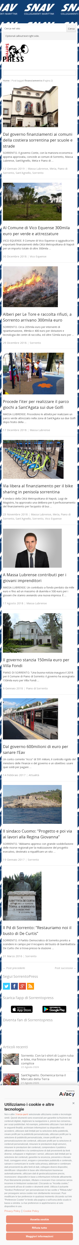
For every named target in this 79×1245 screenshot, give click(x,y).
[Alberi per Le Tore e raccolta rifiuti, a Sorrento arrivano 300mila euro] (30, 306)
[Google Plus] (22, 986)
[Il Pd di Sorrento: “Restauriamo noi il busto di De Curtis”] (22, 919)
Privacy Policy (12, 1210)
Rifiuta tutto (39, 1227)
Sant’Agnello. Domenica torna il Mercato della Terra (43, 1077)
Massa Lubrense (38, 168)
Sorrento (38, 173)
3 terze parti (21, 1114)
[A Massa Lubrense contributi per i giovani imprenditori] (32, 566)
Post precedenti (14, 968)
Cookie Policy (31, 1210)
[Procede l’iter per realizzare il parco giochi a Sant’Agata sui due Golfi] (33, 393)
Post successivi (65, 968)
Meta (53, 168)
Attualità (34, 775)
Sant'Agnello (23, 173)
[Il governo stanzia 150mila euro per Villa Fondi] (32, 651)
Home (6, 80)
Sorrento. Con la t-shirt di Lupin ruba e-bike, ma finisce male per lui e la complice (47, 1059)
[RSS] (30, 986)
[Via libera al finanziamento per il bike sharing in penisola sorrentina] (33, 477)
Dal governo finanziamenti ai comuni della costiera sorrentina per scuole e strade (38, 140)
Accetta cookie (39, 1219)
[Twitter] (6, 986)
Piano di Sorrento (37, 688)
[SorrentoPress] (39, 53)
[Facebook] (14, 986)
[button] (73, 1103)
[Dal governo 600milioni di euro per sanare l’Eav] (30, 738)
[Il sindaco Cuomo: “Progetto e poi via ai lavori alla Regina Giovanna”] (32, 823)
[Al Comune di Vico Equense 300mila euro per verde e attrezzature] (32, 219)
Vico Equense (38, 256)
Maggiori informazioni (39, 1236)
